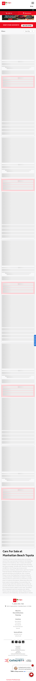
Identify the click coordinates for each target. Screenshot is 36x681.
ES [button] (32, 6)
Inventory (18, 619)
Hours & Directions (18, 612)
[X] (16, 642)
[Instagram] (20, 642)
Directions (28, 13)
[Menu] (32, 3)
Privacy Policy (18, 648)
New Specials (18, 624)
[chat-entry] (31, 674)
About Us (18, 610)
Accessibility (18, 646)
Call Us (10, 13)
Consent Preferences (13, 679)
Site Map (18, 651)
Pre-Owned (18, 623)
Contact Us (18, 647)
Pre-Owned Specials (18, 626)
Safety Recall (18, 636)
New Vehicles (18, 621)
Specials (18, 628)
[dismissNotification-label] (33, 665)
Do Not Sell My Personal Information (18, 653)
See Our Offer (27, 25)
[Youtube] (23, 642)
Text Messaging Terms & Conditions (18, 650)
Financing (18, 615)
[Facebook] (13, 642)
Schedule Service (18, 634)
